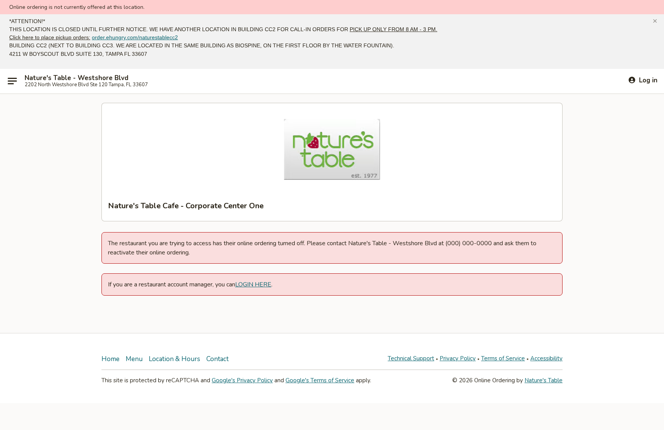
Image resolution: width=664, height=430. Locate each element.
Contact (217, 359)
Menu (134, 359)
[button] (655, 21)
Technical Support (411, 358)
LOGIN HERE (253, 284)
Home (110, 359)
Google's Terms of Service (320, 380)
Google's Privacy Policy (242, 380)
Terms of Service (503, 358)
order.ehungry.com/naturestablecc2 (135, 37)
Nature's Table (544, 380)
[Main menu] (12, 81)
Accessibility (546, 358)
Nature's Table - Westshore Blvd (76, 78)
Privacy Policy (458, 358)
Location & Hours (174, 359)
